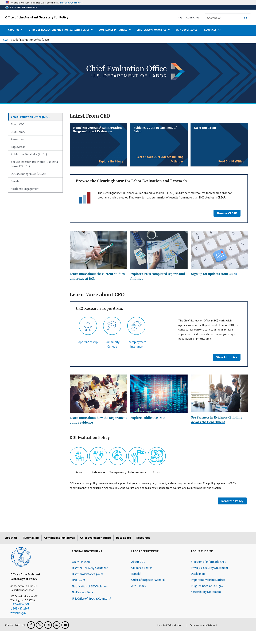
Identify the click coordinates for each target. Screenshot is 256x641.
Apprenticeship (88, 342)
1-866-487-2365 (19, 608)
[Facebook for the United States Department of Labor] (31, 625)
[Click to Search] (246, 18)
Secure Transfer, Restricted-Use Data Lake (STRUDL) (34, 164)
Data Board (123, 538)
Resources (17, 139)
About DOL (138, 562)
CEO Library (18, 132)
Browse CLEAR (227, 213)
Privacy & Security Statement (209, 568)
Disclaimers (198, 574)
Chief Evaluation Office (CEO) (30, 117)
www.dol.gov (18, 613)
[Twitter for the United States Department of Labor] (39, 625)
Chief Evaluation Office (95, 538)
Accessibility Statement (206, 592)
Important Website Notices (208, 580)
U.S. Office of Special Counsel (90, 598)
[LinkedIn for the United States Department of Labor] (56, 625)
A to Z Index (138, 586)
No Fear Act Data (82, 592)
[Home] (20, 556)
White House (80, 562)
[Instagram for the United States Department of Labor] (48, 625)
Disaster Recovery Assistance (90, 568)
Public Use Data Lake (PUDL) (29, 154)
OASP (6, 40)
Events (15, 181)
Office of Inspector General (148, 580)
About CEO (17, 124)
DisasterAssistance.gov (86, 574)
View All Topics (226, 357)
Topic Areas (18, 147)
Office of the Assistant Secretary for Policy (36, 17)
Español (136, 574)
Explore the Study (111, 161)
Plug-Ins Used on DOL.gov (207, 586)
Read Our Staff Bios (231, 161)
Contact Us (192, 17)
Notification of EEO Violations (90, 586)
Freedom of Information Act (208, 562)
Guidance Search (141, 568)
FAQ (180, 17)
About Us (11, 538)
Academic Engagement (25, 189)
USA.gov (77, 580)
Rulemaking (31, 538)
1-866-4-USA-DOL (19, 604)
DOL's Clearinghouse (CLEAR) (29, 174)
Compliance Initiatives (59, 538)
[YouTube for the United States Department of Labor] (65, 625)
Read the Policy (232, 501)
